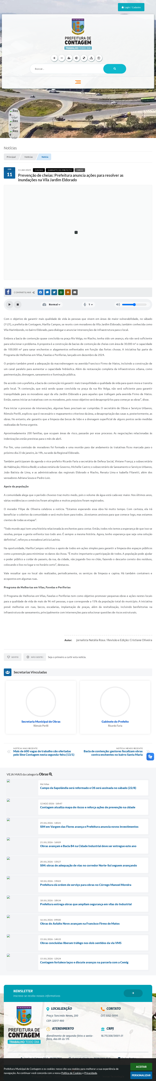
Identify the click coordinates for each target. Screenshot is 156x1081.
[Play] (9, 304)
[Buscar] (114, 69)
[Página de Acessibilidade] (99, 58)
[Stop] (17, 304)
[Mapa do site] (91, 58)
